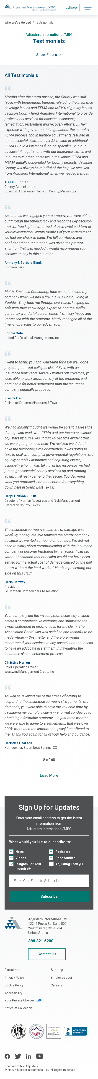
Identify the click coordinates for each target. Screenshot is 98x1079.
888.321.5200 (40, 940)
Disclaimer (12, 970)
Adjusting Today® (69, 864)
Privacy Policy (14, 977)
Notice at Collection (18, 1008)
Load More (49, 775)
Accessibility (13, 993)
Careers (56, 985)
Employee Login (62, 977)
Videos (20, 858)
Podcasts (62, 852)
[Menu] (88, 7)
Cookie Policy (14, 985)
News (19, 852)
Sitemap (57, 970)
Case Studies (65, 858)
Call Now (71, 7)
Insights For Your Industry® (28, 866)
